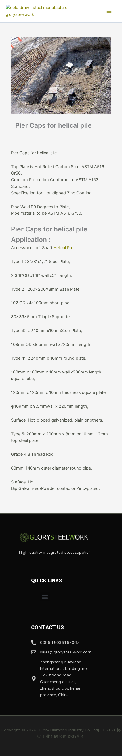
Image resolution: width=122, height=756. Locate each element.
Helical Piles (64, 247)
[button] (45, 596)
